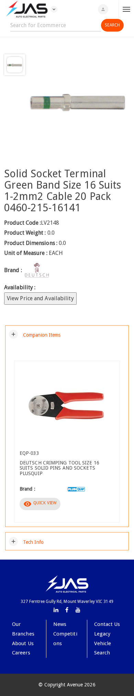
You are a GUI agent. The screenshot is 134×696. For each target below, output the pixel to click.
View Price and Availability (40, 298)
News (59, 624)
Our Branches (23, 629)
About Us (23, 643)
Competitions (65, 639)
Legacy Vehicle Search (102, 643)
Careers (21, 653)
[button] (35, 334)
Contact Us (107, 624)
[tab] (67, 334)
